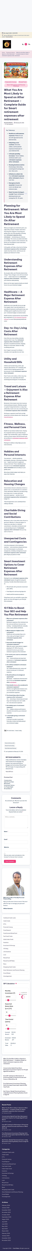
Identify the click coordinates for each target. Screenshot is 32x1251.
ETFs (4, 924)
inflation (15, 685)
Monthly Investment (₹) (10, 992)
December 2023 (6, 1238)
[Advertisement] (16, 16)
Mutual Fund (22, 82)
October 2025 (6, 1214)
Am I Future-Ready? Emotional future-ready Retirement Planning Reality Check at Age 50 (15, 1092)
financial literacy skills (10, 743)
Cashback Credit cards (9, 918)
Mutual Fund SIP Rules (9, 961)
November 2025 (6, 1212)
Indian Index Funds (8, 939)
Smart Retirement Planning (10, 748)
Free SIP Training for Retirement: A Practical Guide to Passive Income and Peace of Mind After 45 (14, 1077)
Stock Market (7, 973)
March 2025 (5, 1231)
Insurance (5, 942)
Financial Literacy (10, 52)
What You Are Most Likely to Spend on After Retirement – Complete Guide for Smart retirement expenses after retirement (14, 1061)
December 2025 (6, 1210)
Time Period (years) (9, 1020)
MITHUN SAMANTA (13, 757)
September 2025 (6, 1217)
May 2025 (4, 1226)
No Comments (10, 124)
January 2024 (6, 1235)
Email (6, 839)
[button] (9, 771)
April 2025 (5, 1228)
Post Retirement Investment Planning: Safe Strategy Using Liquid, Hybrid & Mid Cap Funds (15, 1085)
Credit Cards (6, 921)
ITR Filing (5, 948)
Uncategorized (7, 976)
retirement (13, 682)
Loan (4, 954)
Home (3, 52)
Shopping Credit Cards (9, 967)
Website (6, 847)
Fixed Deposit (7, 930)
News (4, 964)
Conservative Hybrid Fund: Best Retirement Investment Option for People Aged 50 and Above (15, 1069)
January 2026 (5, 1207)
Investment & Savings (9, 945)
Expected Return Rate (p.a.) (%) (9, 1006)
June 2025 (5, 1224)
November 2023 (6, 1240)
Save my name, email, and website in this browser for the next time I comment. (14, 856)
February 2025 (6, 1233)
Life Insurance (7, 951)
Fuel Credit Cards (7, 936)
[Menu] (29, 44)
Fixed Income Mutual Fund (10, 933)
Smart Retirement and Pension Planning (16, 85)
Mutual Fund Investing (9, 745)
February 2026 (6, 1205)
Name (6, 831)
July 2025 (4, 1221)
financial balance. (8, 417)
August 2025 (5, 1219)
